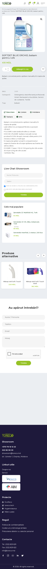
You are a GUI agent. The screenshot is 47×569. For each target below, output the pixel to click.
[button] (38, 255)
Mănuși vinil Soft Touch (12, 281)
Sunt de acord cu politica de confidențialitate (22, 186)
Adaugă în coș (22, 69)
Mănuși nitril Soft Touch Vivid (35, 282)
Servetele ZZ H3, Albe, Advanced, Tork (26, 223)
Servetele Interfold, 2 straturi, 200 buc (28, 232)
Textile (13, 11)
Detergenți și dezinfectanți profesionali (29, 95)
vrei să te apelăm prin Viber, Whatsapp (19, 189)
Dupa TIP (15, 9)
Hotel (16, 97)
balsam (17, 103)
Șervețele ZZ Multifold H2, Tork (25, 212)
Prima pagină (6, 9)
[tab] (9, 112)
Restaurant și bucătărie (28, 97)
